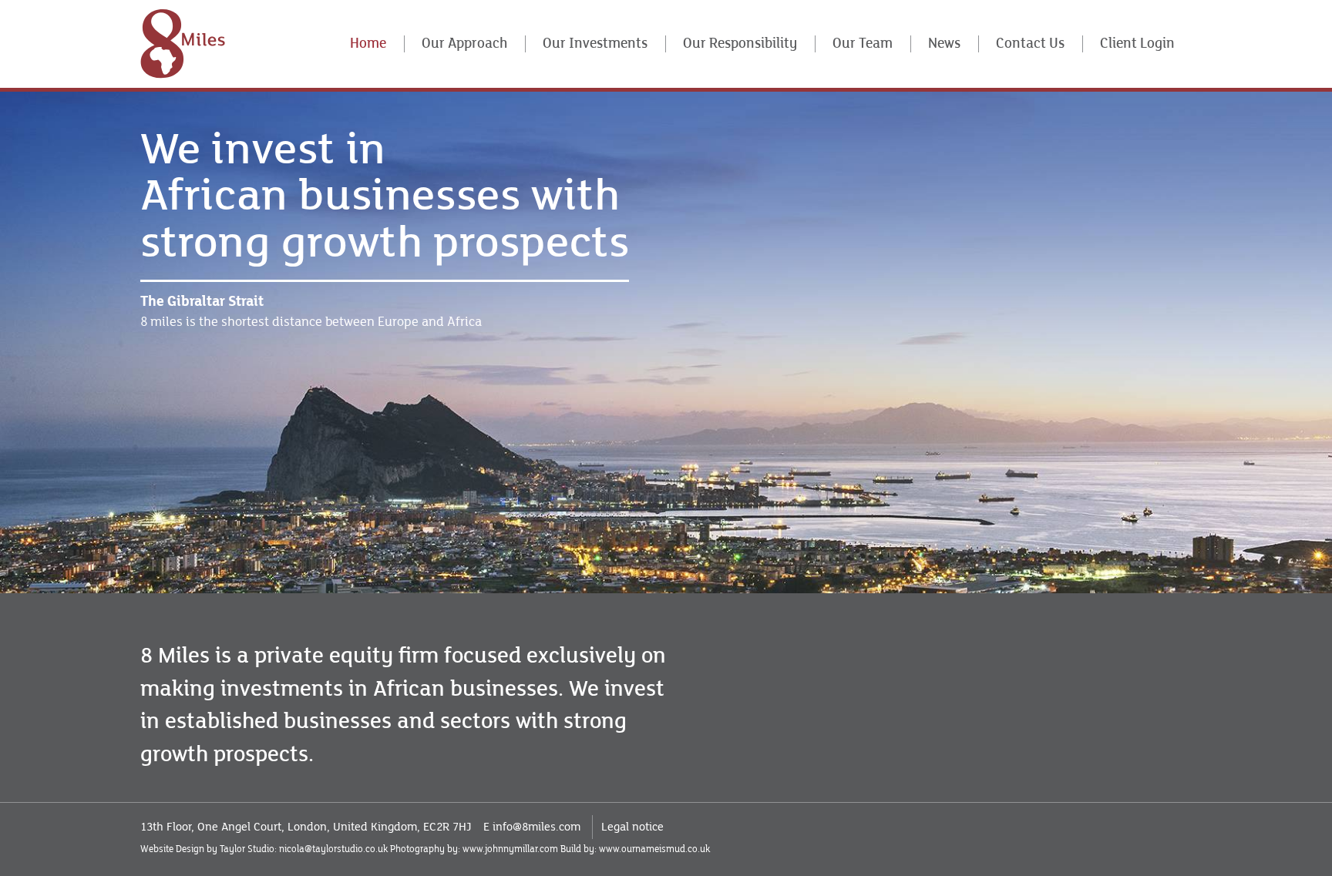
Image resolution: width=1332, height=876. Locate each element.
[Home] (182, 43)
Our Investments (595, 43)
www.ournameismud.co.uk (654, 849)
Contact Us (1030, 43)
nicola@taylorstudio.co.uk (333, 849)
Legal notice (632, 827)
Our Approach (464, 43)
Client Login (1137, 43)
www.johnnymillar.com (510, 849)
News (944, 43)
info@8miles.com (536, 827)
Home (368, 43)
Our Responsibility (740, 43)
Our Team (862, 43)
